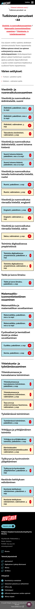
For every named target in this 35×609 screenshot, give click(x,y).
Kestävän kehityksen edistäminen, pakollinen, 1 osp (15, 491)
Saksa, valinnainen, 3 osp (14, 236)
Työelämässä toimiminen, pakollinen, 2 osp (14, 422)
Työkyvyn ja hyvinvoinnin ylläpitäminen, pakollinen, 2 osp (15, 470)
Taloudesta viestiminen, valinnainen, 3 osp (14, 134)
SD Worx (7, 571)
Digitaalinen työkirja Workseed (15, 564)
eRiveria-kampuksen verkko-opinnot (17, 593)
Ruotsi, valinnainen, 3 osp (14, 192)
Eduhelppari (9, 590)
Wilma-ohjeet (9, 596)
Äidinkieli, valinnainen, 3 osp (14, 125)
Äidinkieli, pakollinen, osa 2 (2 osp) (15, 117)
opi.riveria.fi (9, 561)
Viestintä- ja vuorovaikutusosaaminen (16, 26)
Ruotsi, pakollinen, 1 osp (14, 184)
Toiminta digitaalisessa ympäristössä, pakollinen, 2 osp (15, 255)
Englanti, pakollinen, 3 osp (15, 210)
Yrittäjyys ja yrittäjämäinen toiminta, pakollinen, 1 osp (15, 440)
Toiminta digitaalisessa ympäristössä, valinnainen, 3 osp (16, 266)
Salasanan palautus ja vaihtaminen (17, 584)
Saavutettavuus (16, 606)
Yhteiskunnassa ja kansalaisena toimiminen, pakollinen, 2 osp (14, 384)
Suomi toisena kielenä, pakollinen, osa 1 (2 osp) (14, 155)
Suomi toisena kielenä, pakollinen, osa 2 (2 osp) (14, 163)
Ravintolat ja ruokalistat (13, 580)
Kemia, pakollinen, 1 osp (14, 353)
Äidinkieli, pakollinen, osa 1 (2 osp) (15, 109)
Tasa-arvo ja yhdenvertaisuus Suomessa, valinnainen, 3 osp (16, 405)
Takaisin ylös (7, 526)
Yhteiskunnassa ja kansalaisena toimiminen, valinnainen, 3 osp (14, 394)
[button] (29, 604)
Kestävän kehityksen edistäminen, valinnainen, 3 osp (15, 502)
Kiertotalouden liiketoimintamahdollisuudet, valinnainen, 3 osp (16, 450)
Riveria (7, 551)
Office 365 (8, 587)
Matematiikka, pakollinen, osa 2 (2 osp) (14, 324)
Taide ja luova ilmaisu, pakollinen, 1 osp (13, 283)
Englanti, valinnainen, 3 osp (13, 218)
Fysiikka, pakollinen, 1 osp (15, 345)
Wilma (7, 568)
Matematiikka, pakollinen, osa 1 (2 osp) (14, 316)
